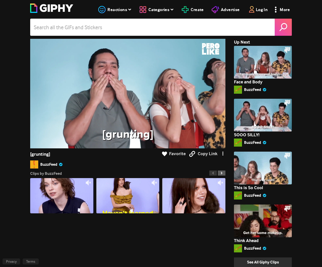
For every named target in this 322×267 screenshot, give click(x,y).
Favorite (177, 153)
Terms (30, 261)
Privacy (11, 261)
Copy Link (207, 153)
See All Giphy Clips (263, 262)
